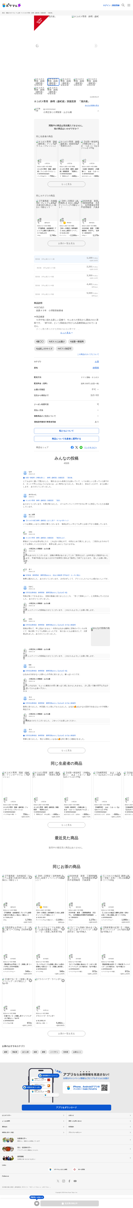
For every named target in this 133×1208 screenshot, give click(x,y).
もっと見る (66, 184)
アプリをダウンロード (66, 1107)
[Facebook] (69, 1181)
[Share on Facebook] (72, 447)
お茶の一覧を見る (66, 243)
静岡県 (96, 368)
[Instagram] (63, 1181)
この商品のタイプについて (88, 354)
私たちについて (66, 431)
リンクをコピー (90, 447)
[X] (58, 1181)
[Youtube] (75, 1181)
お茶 (18, 13)
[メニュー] (129, 5)
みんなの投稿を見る (92, 105)
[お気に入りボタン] (54, 143)
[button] (66, 111)
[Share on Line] (81, 447)
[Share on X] (76, 447)
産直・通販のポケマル (8, 13)
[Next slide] (95, 46)
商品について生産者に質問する (66, 439)
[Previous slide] (37, 46)
